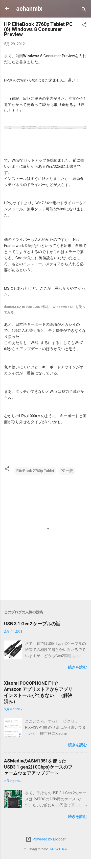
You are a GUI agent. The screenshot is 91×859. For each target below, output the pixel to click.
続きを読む (77, 667)
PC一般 (67, 470)
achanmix (29, 8)
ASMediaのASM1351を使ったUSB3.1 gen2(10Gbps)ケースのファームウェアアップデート (38, 767)
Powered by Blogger (49, 839)
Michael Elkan (58, 849)
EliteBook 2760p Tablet (35, 470)
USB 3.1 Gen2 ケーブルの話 (32, 623)
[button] (84, 25)
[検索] (84, 10)
